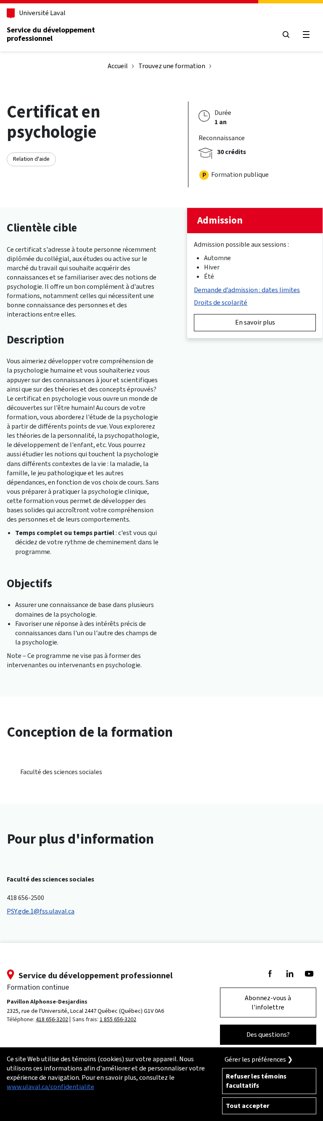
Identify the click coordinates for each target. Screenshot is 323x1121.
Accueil (118, 65)
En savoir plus (255, 322)
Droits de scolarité (220, 302)
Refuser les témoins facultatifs (256, 1081)
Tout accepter (247, 1105)
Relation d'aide (31, 159)
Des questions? (268, 1034)
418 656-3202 (52, 1019)
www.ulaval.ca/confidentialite (50, 1086)
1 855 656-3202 (118, 1019)
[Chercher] (286, 34)
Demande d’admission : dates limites (247, 289)
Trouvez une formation (171, 65)
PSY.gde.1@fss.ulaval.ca (40, 911)
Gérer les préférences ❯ (259, 1059)
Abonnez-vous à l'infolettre (268, 1002)
